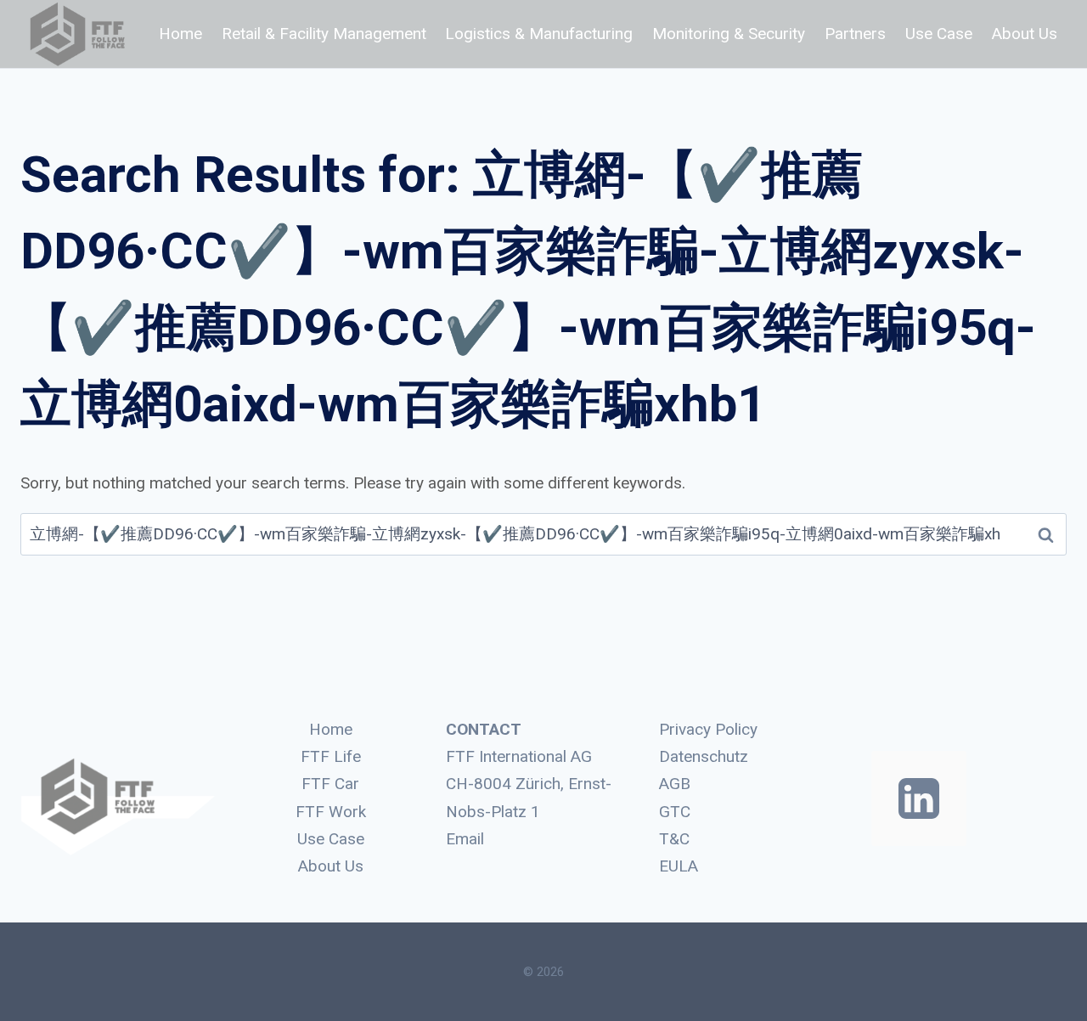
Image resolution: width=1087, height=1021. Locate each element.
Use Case (938, 33)
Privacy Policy (708, 729)
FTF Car (330, 783)
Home (180, 33)
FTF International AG (519, 756)
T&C (674, 839)
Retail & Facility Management (324, 33)
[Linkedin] (918, 798)
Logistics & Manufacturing (539, 33)
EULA (678, 866)
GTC (674, 811)
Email (465, 839)
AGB (674, 783)
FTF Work (331, 811)
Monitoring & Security (728, 33)
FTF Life (331, 756)
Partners (855, 33)
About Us (1024, 33)
